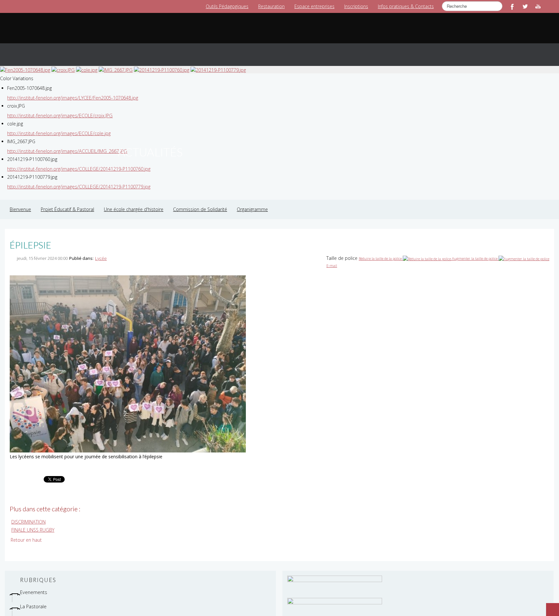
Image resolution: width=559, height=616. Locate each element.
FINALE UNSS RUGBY (32, 523)
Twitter (525, 6)
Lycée (101, 252)
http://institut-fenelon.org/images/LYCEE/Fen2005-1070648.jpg (71, 91)
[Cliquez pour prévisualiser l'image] (128, 357)
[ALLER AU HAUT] (549, 606)
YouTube (538, 6)
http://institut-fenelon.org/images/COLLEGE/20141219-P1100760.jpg (77, 162)
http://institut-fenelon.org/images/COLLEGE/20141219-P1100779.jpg (77, 180)
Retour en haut (26, 533)
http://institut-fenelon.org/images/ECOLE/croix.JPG (59, 109)
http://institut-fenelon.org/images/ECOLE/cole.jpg (58, 127)
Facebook (512, 6)
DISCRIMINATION (28, 515)
